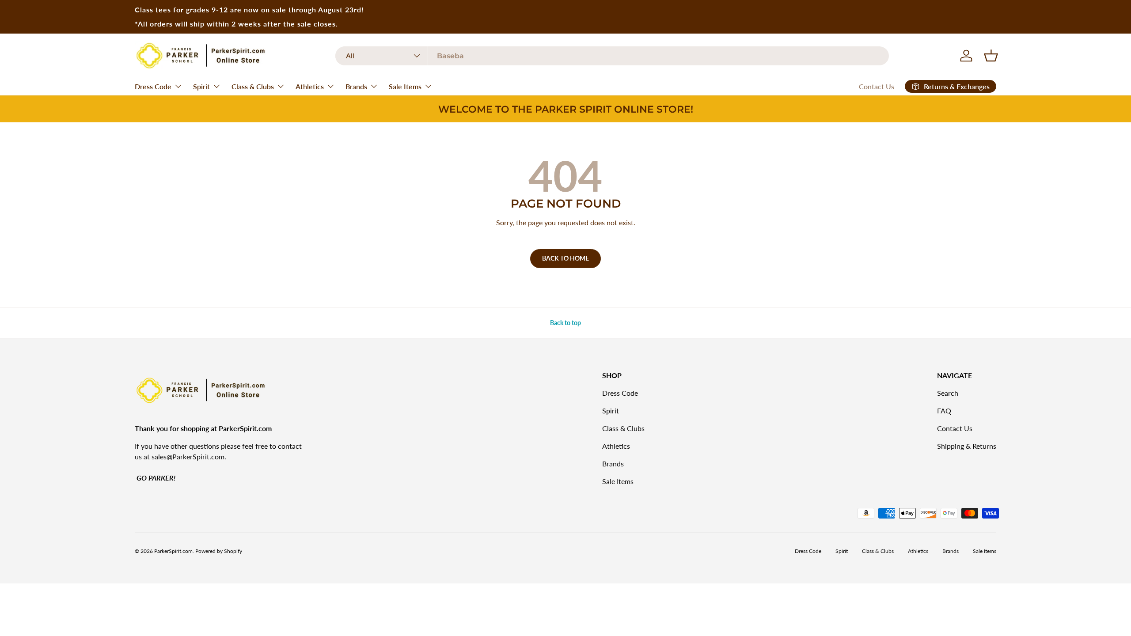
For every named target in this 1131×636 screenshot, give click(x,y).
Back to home (565, 258)
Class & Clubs (253, 86)
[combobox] (612, 55)
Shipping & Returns (966, 446)
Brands (356, 86)
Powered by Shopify (218, 551)
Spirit (201, 86)
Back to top (565, 322)
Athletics (310, 86)
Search (947, 393)
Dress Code (153, 86)
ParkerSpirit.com (173, 551)
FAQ (944, 410)
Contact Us (876, 86)
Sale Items (405, 86)
